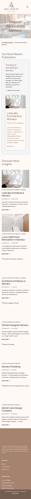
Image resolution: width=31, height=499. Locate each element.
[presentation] (15, 101)
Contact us (5, 469)
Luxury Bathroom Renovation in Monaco (13, 238)
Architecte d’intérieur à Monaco (13, 282)
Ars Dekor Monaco (7, 42)
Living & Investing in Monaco (11, 189)
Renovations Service (8, 483)
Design (23, 189)
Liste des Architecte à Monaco (14, 116)
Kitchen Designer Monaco (15, 325)
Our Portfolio (6, 467)
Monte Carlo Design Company (12, 409)
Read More (10, 146)
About (4, 464)
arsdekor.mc (20, 123)
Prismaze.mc (15, 493)
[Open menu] (27, 6)
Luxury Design (6, 480)
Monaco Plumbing (11, 366)
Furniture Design (7, 485)
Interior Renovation (8, 488)
